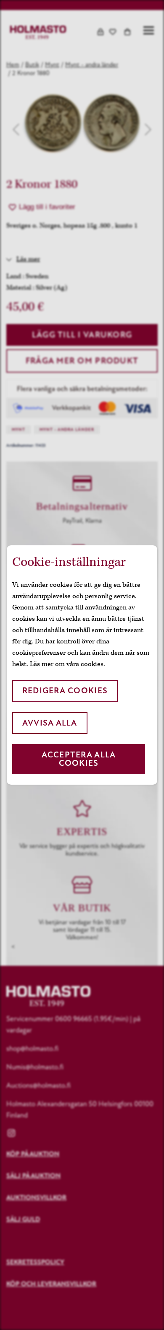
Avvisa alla (49, 723)
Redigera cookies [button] (65, 690)
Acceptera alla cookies (79, 758)
